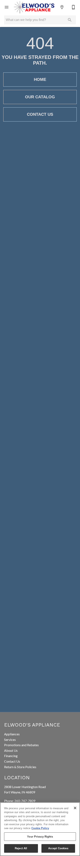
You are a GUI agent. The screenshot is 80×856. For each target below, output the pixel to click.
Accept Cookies (58, 848)
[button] (6, 7)
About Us (11, 750)
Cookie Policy (40, 828)
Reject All (21, 848)
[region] (40, 829)
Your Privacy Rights (40, 836)
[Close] (75, 807)
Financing (11, 756)
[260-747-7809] (73, 7)
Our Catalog (40, 97)
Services (10, 739)
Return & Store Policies (20, 767)
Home (40, 79)
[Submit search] (69, 20)
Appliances (12, 734)
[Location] (62, 7)
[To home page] (34, 7)
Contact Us (40, 114)
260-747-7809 (24, 801)
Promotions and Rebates (21, 745)
